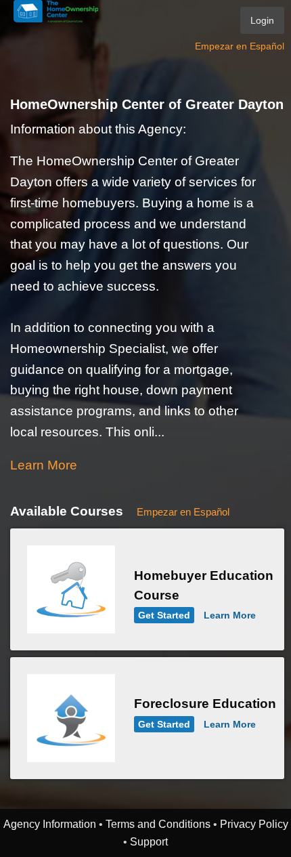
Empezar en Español (239, 46)
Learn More (43, 465)
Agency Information (49, 824)
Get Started (164, 615)
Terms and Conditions (158, 824)
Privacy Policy (254, 824)
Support (149, 841)
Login (262, 20)
